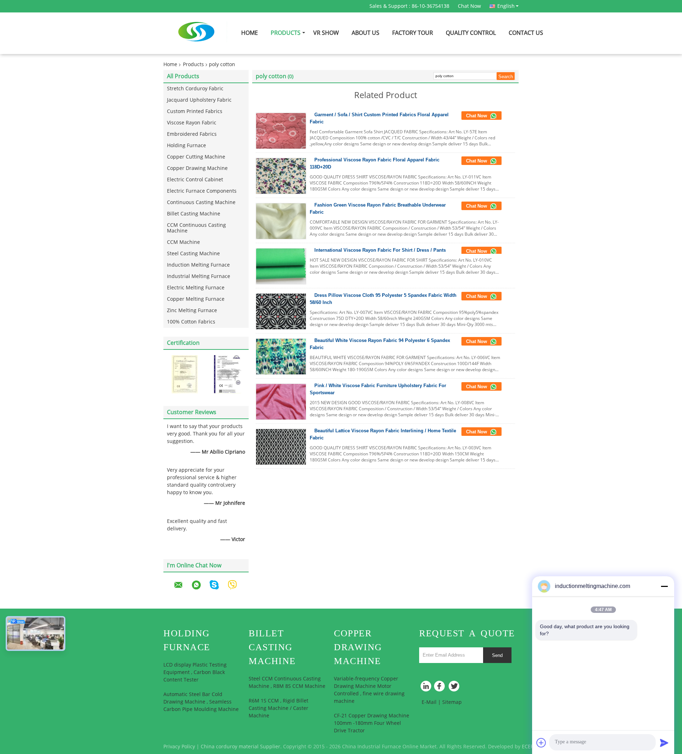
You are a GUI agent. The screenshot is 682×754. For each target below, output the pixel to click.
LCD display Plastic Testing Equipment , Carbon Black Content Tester (195, 672)
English (506, 6)
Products (286, 33)
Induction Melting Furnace (198, 265)
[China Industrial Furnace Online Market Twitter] (455, 688)
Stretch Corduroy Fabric (195, 89)
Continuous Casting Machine (201, 202)
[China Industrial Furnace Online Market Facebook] (440, 688)
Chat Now (469, 6)
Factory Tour (412, 33)
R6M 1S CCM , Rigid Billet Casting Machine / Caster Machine (278, 708)
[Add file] (541, 742)
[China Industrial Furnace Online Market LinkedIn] (426, 688)
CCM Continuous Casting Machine (196, 228)
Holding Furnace (186, 146)
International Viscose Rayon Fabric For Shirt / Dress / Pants (380, 250)
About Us (365, 33)
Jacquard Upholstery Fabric (199, 100)
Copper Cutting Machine (196, 157)
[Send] (664, 742)
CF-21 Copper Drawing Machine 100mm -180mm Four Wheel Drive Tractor (371, 723)
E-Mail (429, 702)
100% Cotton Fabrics (191, 322)
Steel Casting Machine (193, 254)
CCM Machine (183, 242)
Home (249, 33)
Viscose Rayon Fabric (191, 123)
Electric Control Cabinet (195, 180)
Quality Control (471, 33)
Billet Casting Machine (193, 214)
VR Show (326, 33)
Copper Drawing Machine (197, 168)
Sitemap (452, 702)
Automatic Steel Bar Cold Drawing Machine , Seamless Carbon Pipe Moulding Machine (201, 701)
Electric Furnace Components (202, 191)
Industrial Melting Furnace (198, 276)
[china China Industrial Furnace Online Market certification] (184, 374)
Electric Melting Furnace (195, 288)
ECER (528, 747)
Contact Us (526, 33)
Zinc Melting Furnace (192, 311)
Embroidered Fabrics (192, 134)
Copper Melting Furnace (195, 299)
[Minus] (664, 586)
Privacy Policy (179, 747)
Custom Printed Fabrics (194, 111)
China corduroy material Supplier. (242, 747)
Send (497, 655)
